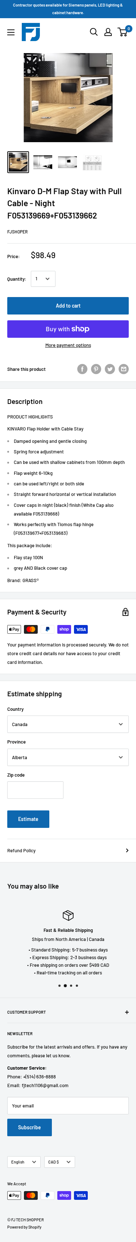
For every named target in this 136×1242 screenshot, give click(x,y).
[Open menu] (11, 32)
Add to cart (68, 306)
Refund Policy (21, 850)
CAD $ (53, 1161)
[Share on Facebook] (82, 369)
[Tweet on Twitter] (110, 369)
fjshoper (17, 231)
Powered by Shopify (24, 1227)
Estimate (28, 819)
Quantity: (16, 279)
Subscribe (29, 1127)
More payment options (68, 345)
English (17, 1161)
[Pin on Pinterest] (96, 369)
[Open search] (94, 32)
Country (15, 709)
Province (16, 742)
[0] (122, 32)
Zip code (16, 775)
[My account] (108, 32)
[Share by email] (124, 369)
